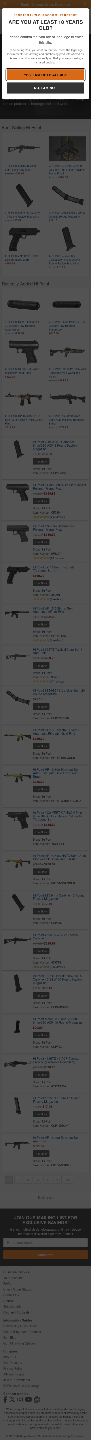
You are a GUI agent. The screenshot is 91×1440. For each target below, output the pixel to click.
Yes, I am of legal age (45, 74)
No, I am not (45, 87)
